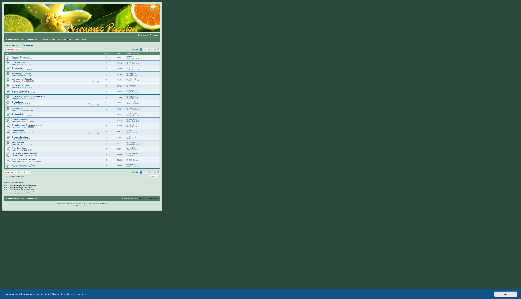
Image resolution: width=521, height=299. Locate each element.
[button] (159, 49)
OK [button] (505, 294)
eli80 (130, 57)
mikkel (131, 142)
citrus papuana (18, 143)
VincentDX (132, 96)
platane (131, 108)
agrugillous (133, 91)
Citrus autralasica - (19, 62)
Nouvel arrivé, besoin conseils (24, 154)
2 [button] (143, 49)
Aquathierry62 (19, 155)
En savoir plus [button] (79, 294)
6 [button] (155, 49)
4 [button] (149, 49)
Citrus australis (18, 114)
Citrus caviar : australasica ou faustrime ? (29, 97)
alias (130, 125)
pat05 (16, 110)
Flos (15, 75)
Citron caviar (17, 68)
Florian (131, 73)
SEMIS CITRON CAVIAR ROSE (24, 159)
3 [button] (146, 49)
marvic (131, 102)
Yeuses (16, 59)
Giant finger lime (19, 148)
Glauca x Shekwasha (20, 91)
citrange (17, 116)
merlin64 (17, 70)
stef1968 (17, 121)
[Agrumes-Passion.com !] (16, 9)
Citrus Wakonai (18, 131)
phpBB (68, 203)
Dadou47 (17, 93)
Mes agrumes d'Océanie (22, 79)
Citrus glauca (17, 102)
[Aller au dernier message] (133, 57)
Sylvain (131, 85)
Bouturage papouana (20, 85)
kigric (16, 167)
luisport (17, 81)
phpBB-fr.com (104, 203)
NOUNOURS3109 (20, 161)
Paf (15, 64)
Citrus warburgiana (20, 137)
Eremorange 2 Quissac (21, 74)
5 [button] (152, 49)
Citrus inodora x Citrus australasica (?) (28, 125)
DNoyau (17, 98)
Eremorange (17, 108)
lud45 (16, 150)
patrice (16, 144)
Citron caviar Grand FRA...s (23, 165)
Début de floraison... (20, 57)
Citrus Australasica (20, 120)
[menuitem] (154, 35)
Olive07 (17, 87)
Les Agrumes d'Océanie (18, 45)
